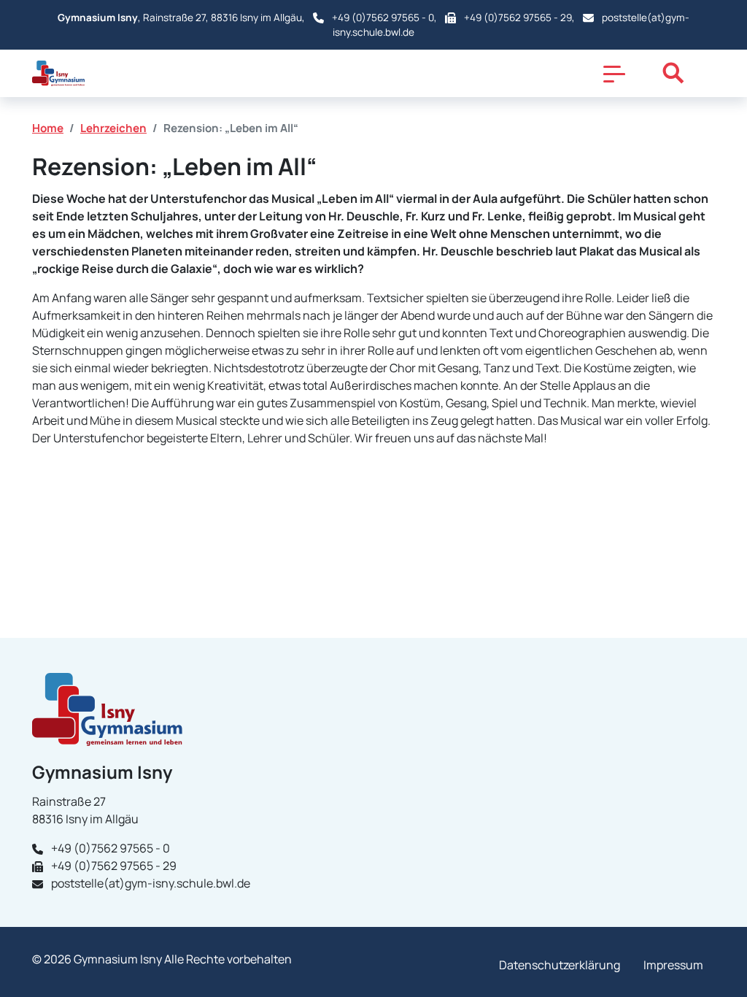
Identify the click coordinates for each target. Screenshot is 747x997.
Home (47, 128)
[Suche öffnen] (673, 73)
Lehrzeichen (113, 128)
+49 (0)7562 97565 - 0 (383, 17)
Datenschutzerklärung (559, 965)
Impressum (673, 965)
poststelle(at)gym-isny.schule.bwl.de (150, 883)
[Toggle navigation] (614, 73)
